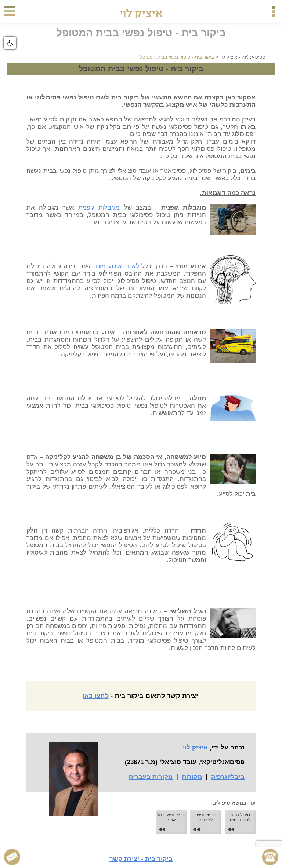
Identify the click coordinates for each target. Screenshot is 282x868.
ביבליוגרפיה (228, 776)
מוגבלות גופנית (99, 207)
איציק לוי (195, 747)
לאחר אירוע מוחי (116, 266)
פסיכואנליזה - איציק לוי (242, 57)
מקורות (192, 776)
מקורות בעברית (151, 776)
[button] (10, 43)
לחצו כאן (96, 696)
